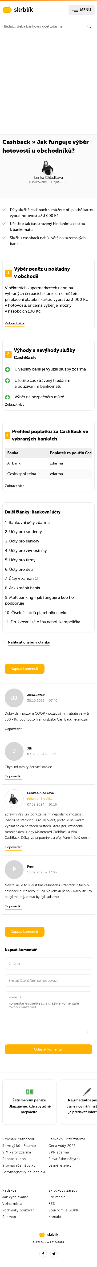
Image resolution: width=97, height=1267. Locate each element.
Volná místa (12, 1204)
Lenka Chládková (48, 177)
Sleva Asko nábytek (64, 1159)
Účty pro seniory (24, 541)
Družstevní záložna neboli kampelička (45, 622)
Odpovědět (13, 729)
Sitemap (9, 1217)
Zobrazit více (14, 323)
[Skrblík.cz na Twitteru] (54, 1254)
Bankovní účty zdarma (29, 522)
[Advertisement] (48, 83)
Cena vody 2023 (62, 1146)
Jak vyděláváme (15, 1197)
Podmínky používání (19, 1210)
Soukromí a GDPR (63, 1210)
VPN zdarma (58, 1152)
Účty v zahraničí (23, 578)
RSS (51, 1204)
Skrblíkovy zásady (62, 1190)
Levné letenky (60, 1165)
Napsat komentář (25, 669)
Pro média (56, 1197)
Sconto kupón (14, 1159)
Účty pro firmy (22, 560)
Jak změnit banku (25, 588)
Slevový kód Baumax (19, 1146)
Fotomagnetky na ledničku (24, 1172)
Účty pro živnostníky (28, 550)
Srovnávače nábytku (19, 1165)
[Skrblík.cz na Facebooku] (43, 1254)
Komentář (15, 997)
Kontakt (54, 1217)
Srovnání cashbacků (18, 1139)
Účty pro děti (21, 569)
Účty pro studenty (25, 532)
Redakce (9, 1190)
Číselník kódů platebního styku (39, 613)
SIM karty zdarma (16, 1152)
